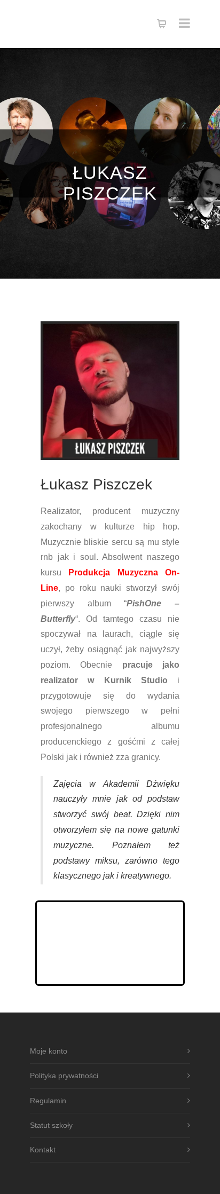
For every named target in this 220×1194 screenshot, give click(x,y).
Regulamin (48, 1100)
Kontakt (43, 1149)
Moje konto (48, 1051)
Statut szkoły (51, 1125)
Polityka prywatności (64, 1075)
